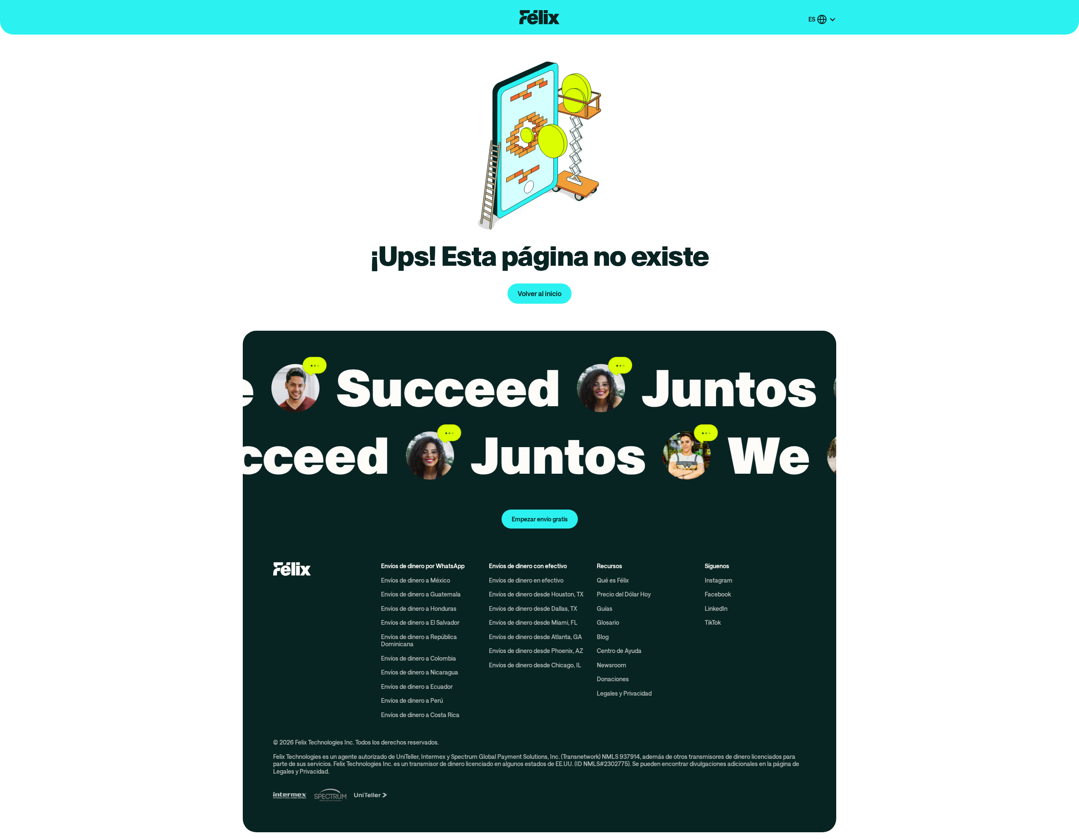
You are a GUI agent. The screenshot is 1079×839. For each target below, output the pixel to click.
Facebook (718, 594)
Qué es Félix (613, 580)
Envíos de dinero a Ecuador (417, 686)
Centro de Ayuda (619, 650)
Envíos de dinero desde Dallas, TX (533, 608)
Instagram (719, 580)
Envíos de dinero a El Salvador (420, 622)
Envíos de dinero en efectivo (526, 580)
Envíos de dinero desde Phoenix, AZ (536, 650)
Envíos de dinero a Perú (412, 700)
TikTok (713, 622)
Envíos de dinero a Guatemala (421, 594)
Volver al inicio (539, 293)
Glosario (608, 622)
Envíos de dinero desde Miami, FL (533, 622)
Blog (603, 636)
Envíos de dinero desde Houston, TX (536, 594)
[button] (822, 19)
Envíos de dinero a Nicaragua (419, 672)
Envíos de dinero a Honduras (418, 608)
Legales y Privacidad (624, 693)
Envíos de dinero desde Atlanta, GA (535, 636)
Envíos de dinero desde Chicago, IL (535, 665)
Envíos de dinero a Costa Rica (420, 714)
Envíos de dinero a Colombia (418, 658)
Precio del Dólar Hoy (624, 594)
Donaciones (613, 679)
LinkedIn (716, 608)
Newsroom (611, 665)
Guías (604, 608)
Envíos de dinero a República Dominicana (419, 640)
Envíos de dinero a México (415, 580)
